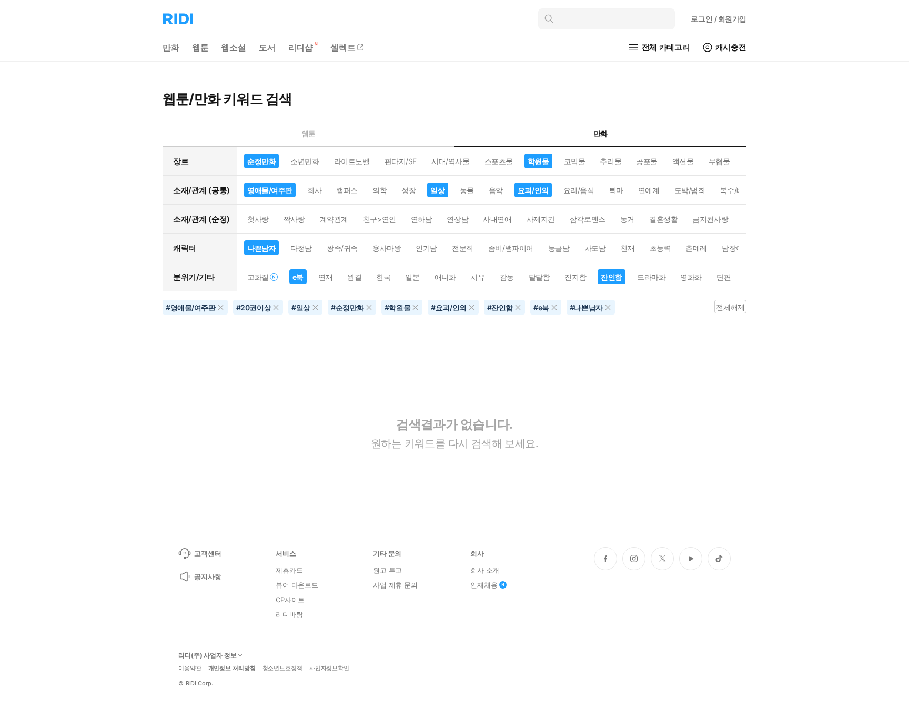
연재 (325, 276)
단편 (723, 276)
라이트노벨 (352, 161)
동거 (627, 219)
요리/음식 (578, 190)
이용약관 (189, 668)
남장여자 (736, 248)
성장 (408, 190)
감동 (507, 276)
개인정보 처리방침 (232, 668)
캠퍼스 (347, 190)
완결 (354, 276)
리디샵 (301, 47)
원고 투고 (387, 570)
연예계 (649, 190)
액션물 (683, 161)
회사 (314, 190)
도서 (267, 47)
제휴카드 (289, 570)
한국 (383, 276)
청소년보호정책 (282, 668)
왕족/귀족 (342, 248)
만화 (171, 47)
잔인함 (611, 276)
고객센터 (207, 553)
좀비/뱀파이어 (510, 248)
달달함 (539, 276)
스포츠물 (498, 161)
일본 (412, 276)
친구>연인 (379, 219)
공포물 (647, 161)
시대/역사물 (450, 161)
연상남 (457, 219)
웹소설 (233, 47)
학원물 (538, 161)
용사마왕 (386, 248)
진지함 (575, 276)
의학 (379, 190)
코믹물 (574, 161)
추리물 (610, 161)
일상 (437, 190)
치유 (477, 276)
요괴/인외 (533, 190)
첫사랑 (258, 219)
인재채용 (483, 585)
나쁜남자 (261, 248)
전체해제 (730, 306)
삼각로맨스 (587, 219)
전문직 (462, 248)
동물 (467, 190)
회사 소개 (484, 570)
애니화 (445, 276)
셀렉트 (343, 47)
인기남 (426, 248)
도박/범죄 (689, 190)
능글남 (559, 248)
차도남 (595, 248)
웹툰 (200, 47)
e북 (298, 276)
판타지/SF (401, 161)
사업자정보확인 (329, 668)
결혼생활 (663, 219)
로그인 (718, 18)
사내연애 (497, 219)
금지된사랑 (710, 219)
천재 (627, 248)
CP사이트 (290, 599)
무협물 (719, 161)
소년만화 (304, 161)
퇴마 (616, 190)
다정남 (301, 248)
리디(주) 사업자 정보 (207, 655)
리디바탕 (289, 614)
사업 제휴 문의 (395, 585)
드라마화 (651, 276)
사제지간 (541, 219)
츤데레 (696, 248)
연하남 (421, 219)
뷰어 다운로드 (297, 585)
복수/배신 (735, 190)
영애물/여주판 (269, 190)
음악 (496, 190)
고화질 (258, 276)
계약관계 (334, 219)
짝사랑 (294, 219)
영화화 (691, 276)
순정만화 (261, 161)
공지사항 (207, 576)
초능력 (660, 248)
